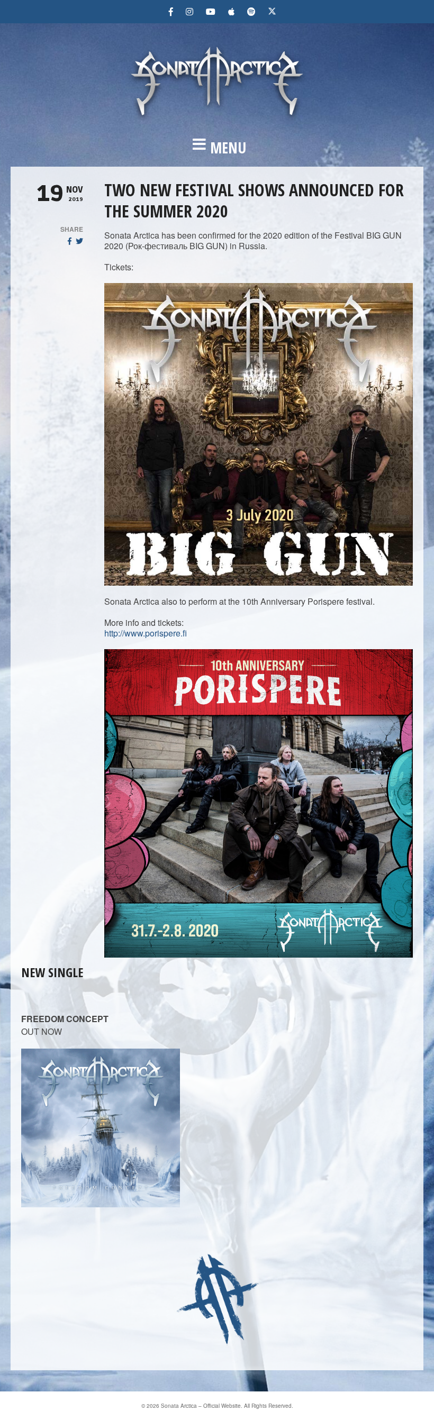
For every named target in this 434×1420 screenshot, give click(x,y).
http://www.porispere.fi (145, 633)
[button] (217, 147)
